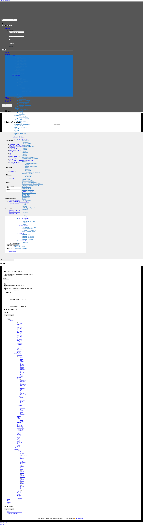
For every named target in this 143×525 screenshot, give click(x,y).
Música (11, 155)
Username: (11, 30)
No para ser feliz (13, 244)
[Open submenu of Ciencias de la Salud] (21, 470)
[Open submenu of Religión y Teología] (21, 490)
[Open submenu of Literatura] (17, 356)
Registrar (11, 46)
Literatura (11, 153)
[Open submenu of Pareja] (20, 396)
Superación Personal (14, 162)
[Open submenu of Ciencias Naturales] (21, 478)
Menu (4, 49)
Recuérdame (11, 40)
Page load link (3, 522)
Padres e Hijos (13, 157)
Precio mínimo (10, 186)
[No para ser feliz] (46, 230)
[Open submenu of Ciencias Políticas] (21, 482)
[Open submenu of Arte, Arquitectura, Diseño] (21, 465)
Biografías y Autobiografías (16, 146)
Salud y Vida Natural (14, 160)
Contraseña (11, 35)
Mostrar (14, 210)
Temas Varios (12, 163)
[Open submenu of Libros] (10, 319)
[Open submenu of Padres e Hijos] (20, 379)
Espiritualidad (13, 149)
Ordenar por (14, 200)
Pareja (11, 159)
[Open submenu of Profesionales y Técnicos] (18, 449)
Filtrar (8, 192)
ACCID (11, 171)
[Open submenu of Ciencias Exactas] (21, 474)
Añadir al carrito (12, 251)
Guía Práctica (12, 152)
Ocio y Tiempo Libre (14, 156)
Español (11, 178)
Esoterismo (12, 147)
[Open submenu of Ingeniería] (21, 485)
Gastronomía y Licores (15, 150)
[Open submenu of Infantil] (17, 322)
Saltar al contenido (5, 0)
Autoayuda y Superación (15, 144)
